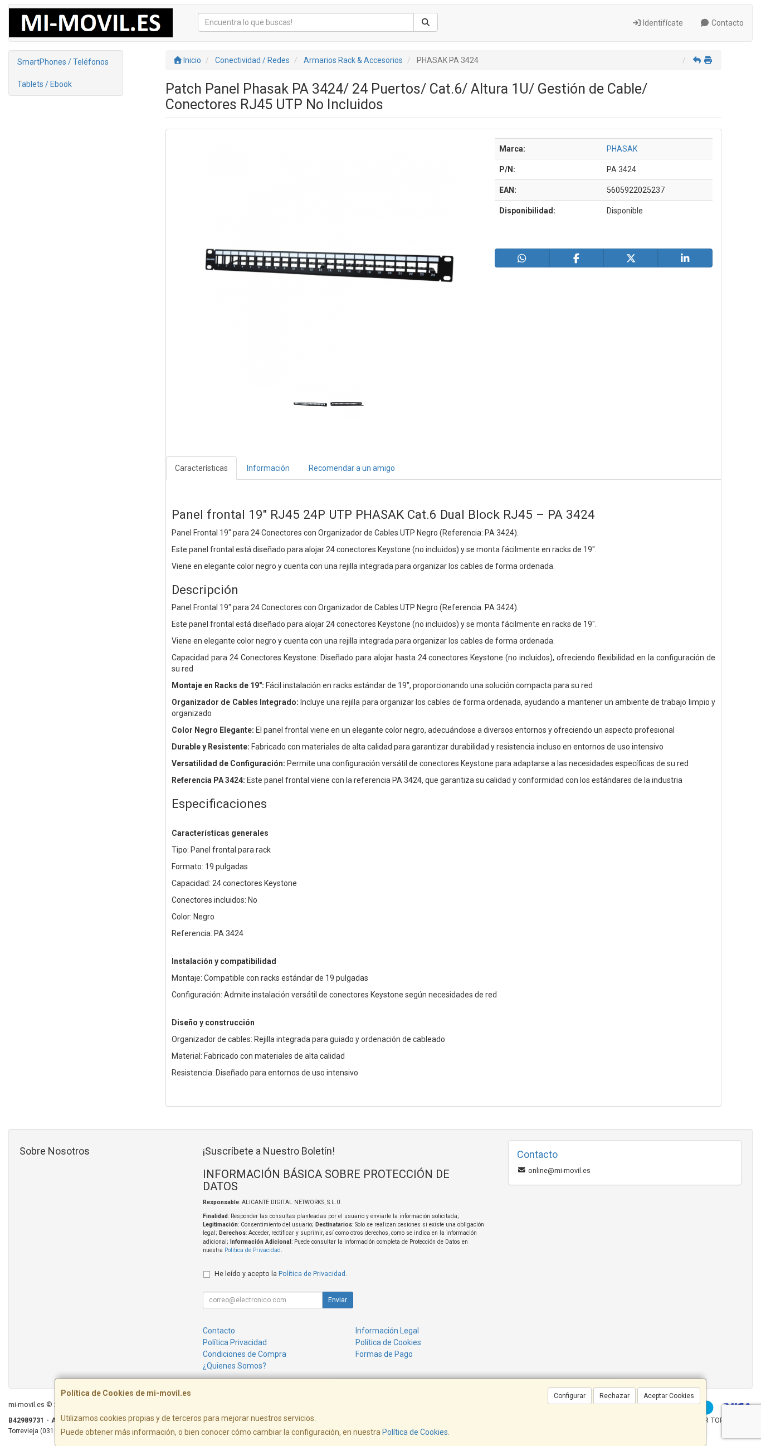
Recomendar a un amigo (352, 468)
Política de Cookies (415, 1432)
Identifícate (662, 22)
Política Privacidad (235, 1342)
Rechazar (614, 1396)
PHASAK (622, 148)
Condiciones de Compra (244, 1354)
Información (268, 468)
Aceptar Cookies (668, 1396)
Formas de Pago (384, 1354)
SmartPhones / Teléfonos (63, 61)
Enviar (337, 1300)
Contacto (727, 22)
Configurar (570, 1396)
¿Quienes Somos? (234, 1365)
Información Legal (387, 1330)
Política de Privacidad (253, 1250)
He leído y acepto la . (280, 1273)
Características (201, 468)
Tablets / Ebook (44, 84)
